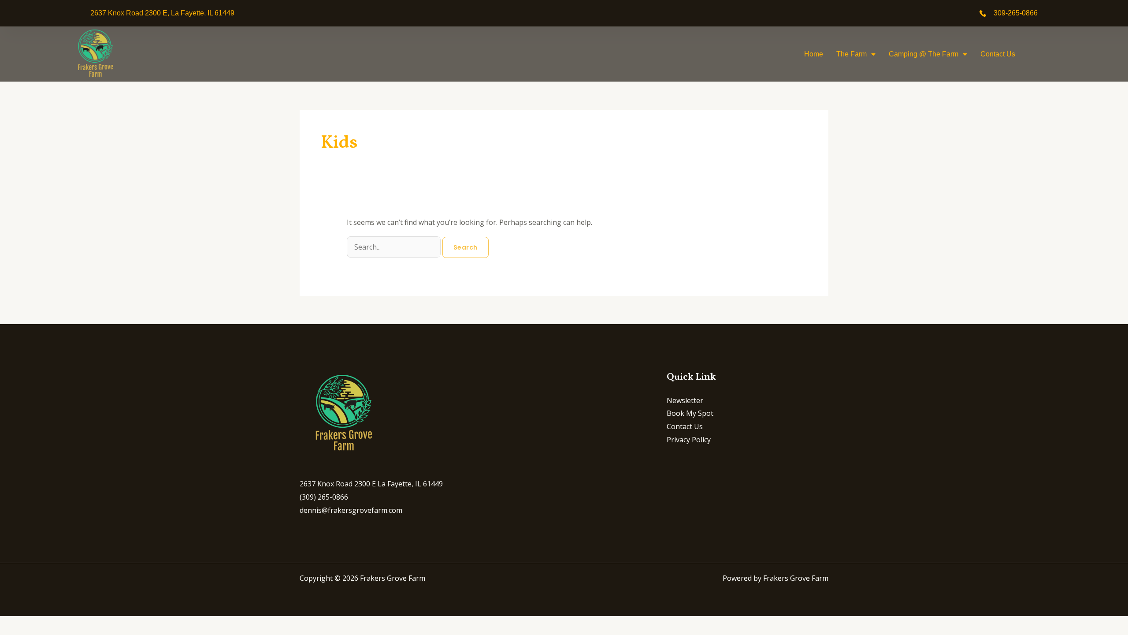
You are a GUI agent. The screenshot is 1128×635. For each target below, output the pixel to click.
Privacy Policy (689, 439)
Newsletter (685, 400)
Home (813, 54)
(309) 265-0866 (324, 497)
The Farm (851, 54)
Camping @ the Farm (923, 54)
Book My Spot (690, 413)
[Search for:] (394, 247)
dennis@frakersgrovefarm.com (351, 510)
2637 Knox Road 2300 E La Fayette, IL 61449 (371, 484)
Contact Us (997, 54)
